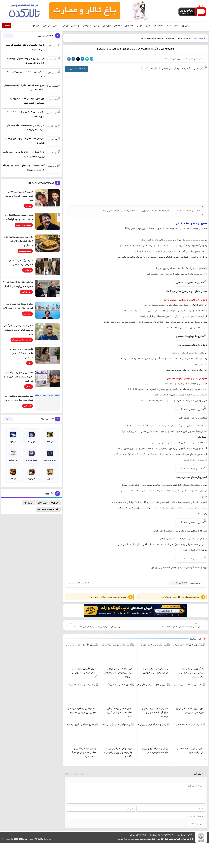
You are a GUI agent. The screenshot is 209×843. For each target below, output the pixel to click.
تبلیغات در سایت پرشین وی (162, 834)
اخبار (176, 25)
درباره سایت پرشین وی (138, 834)
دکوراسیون (106, 25)
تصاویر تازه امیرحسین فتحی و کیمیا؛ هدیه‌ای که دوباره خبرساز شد (19, 196)
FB (82, 59)
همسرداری (129, 25)
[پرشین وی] (192, 11)
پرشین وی (185, 25)
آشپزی (147, 25)
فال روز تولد (28, 502)
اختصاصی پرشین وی (197, 38)
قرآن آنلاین (42, 502)
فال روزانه (55, 502)
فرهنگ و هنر (158, 25)
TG (91, 59)
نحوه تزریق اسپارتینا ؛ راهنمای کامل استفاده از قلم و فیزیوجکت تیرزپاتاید (18, 376)
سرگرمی (56, 25)
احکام (169, 25)
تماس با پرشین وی (185, 834)
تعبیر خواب (35, 25)
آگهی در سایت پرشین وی (48, 509)
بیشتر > (8, 35)
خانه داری (118, 25)
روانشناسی (75, 25)
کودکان (139, 25)
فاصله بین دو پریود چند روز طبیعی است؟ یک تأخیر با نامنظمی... (21, 353)
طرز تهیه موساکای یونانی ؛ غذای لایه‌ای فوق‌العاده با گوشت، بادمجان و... (18, 241)
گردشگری (46, 25)
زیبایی (96, 25)
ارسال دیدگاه (196, 823)
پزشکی (65, 25)
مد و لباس (87, 25)
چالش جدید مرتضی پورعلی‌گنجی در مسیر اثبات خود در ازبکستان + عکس (18, 329)
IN (73, 59)
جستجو (7, 25)
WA (87, 59)
